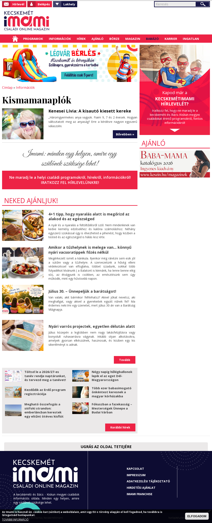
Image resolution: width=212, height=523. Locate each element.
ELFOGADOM (196, 516)
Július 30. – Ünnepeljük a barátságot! (82, 291)
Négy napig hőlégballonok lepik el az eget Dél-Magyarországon (112, 376)
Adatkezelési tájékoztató (148, 481)
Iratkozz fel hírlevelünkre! (70, 182)
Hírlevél (18, 4)
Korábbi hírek (120, 427)
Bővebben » (125, 134)
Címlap (15, 38)
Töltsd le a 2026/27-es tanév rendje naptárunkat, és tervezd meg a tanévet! (45, 376)
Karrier (171, 39)
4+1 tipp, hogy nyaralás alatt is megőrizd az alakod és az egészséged (88, 216)
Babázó (152, 39)
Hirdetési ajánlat (141, 488)
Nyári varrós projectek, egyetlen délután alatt (91, 326)
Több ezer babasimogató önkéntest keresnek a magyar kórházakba (111, 392)
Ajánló (98, 39)
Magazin (132, 39)
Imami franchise (139, 494)
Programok (33, 39)
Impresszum (136, 475)
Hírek (81, 39)
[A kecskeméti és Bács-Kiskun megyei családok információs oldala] (27, 20)
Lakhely (69, 4)
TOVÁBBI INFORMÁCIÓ (15, 519)
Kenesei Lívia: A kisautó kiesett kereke (89, 111)
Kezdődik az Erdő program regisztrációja (45, 392)
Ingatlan (191, 39)
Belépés (44, 4)
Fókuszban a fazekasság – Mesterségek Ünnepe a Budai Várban (112, 408)
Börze (114, 39)
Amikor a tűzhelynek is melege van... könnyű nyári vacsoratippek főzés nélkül (89, 249)
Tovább (124, 360)
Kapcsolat (135, 469)
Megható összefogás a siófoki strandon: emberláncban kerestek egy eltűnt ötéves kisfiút (44, 410)
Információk (60, 39)
